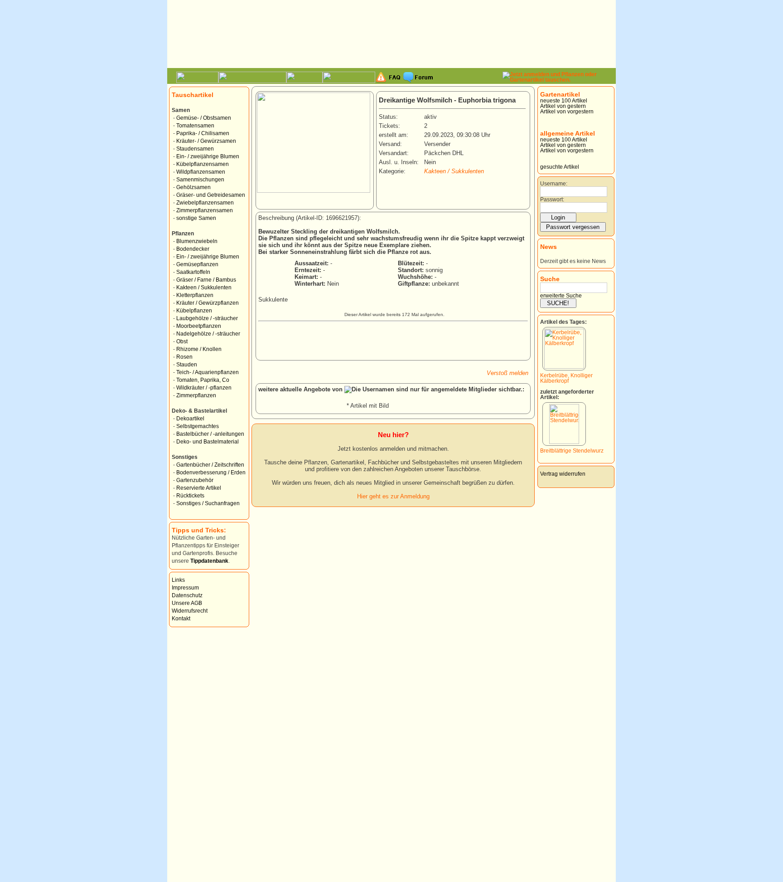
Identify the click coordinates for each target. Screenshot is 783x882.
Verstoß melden (507, 373)
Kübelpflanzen (194, 310)
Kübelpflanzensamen (202, 164)
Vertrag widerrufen (562, 474)
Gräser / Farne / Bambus (206, 280)
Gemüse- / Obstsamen (203, 118)
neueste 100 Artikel (563, 100)
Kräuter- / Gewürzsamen (206, 141)
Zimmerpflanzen (196, 395)
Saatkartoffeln (193, 272)
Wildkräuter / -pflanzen (204, 387)
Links (178, 580)
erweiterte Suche (561, 295)
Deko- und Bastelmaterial (207, 441)
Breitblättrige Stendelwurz (572, 450)
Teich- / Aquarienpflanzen (207, 372)
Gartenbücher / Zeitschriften (210, 465)
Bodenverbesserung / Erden (211, 472)
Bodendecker (192, 249)
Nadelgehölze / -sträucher (208, 333)
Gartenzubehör (194, 480)
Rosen (184, 357)
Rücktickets (190, 495)
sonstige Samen (196, 218)
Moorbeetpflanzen (198, 326)
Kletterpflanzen (194, 295)
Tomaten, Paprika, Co (202, 380)
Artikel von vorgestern (567, 111)
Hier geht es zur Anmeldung (393, 496)
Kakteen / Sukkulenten (204, 287)
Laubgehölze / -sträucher (207, 318)
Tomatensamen (195, 125)
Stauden (186, 364)
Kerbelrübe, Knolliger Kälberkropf (566, 378)
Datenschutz (187, 595)
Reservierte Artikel (198, 488)
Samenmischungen (200, 179)
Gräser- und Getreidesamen (210, 195)
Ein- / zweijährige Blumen (207, 156)
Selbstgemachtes (197, 426)
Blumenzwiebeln (197, 241)
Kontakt (181, 618)
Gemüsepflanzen (197, 264)
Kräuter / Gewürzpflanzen (207, 303)
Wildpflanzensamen (200, 172)
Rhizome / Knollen (199, 349)
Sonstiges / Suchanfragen (208, 503)
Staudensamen (195, 148)
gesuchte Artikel (559, 167)
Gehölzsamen (193, 187)
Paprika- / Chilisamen (202, 133)
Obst (182, 341)
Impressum (185, 587)
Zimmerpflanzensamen (204, 210)
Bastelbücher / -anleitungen (210, 434)
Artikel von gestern (563, 106)
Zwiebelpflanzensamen (205, 202)
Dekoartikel (190, 418)
